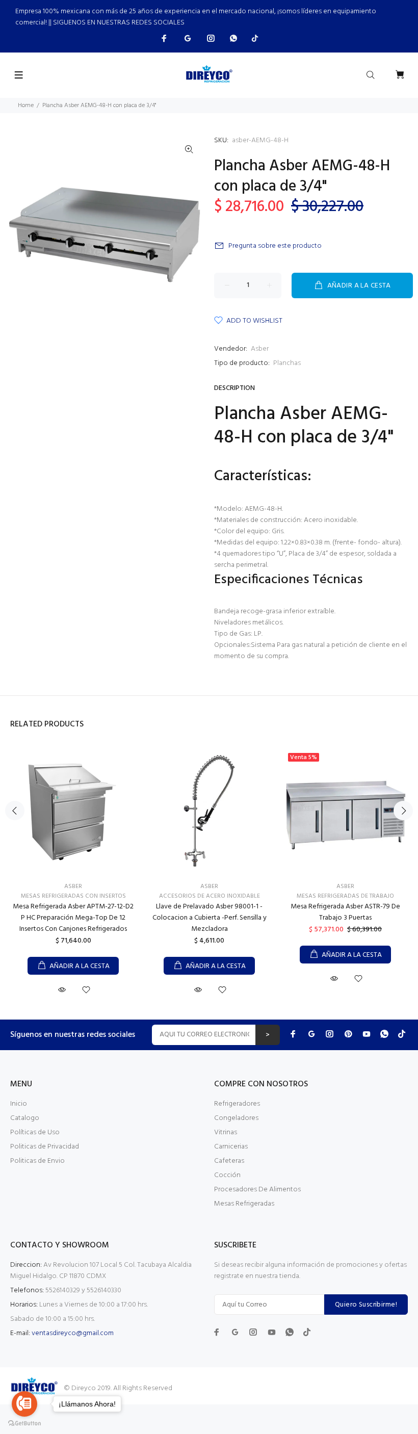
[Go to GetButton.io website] (24, 1423)
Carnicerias (231, 1147)
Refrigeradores (237, 1104)
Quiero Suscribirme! (366, 1305)
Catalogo (24, 1118)
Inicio (18, 1104)
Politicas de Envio (37, 1161)
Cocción (227, 1175)
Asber (260, 349)
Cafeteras (229, 1161)
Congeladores (236, 1118)
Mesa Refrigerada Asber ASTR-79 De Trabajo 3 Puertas (345, 912)
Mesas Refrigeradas (244, 1204)
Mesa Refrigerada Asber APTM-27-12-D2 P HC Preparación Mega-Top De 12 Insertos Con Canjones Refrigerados (73, 918)
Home (26, 105)
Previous (14, 810)
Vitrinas (225, 1132)
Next (403, 810)
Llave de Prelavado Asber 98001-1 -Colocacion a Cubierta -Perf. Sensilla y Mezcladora (209, 918)
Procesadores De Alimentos (257, 1189)
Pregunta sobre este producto (275, 246)
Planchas (287, 363)
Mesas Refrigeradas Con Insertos (73, 896)
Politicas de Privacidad (44, 1147)
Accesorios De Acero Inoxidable (209, 896)
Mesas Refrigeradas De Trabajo (345, 896)
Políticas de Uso (35, 1132)
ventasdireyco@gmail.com (73, 1333)
